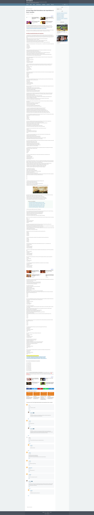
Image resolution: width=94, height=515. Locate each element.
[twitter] (34, 388)
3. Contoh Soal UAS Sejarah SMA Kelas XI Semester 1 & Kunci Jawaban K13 (36, 358)
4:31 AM (30, 462)
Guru (60, 14)
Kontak (50, 512)
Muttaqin (31, 428)
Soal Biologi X (65, 18)
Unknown (31, 445)
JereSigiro (30, 474)
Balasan (30, 426)
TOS (45, 512)
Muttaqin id (29, 0)
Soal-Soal (48, 4)
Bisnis (34, 4)
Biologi (58, 14)
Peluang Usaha (59, 18)
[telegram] (51, 388)
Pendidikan (43, 4)
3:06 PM (31, 491)
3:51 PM (30, 406)
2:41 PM (31, 446)
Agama (31, 4)
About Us (48, 512)
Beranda (27, 4)
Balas (28, 435)
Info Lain (52, 4)
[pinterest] (40, 388)
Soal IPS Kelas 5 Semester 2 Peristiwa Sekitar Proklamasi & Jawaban (37, 203)
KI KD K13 (63, 14)
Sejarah (62, 18)
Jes (29, 405)
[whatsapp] (46, 388)
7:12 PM (30, 475)
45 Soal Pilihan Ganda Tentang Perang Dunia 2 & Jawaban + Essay (36, 204)
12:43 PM (30, 482)
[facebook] (29, 388)
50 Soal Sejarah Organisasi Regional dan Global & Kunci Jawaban (36, 202)
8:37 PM (30, 422)
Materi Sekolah (38, 4)
